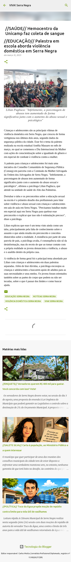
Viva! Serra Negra (54, 301)
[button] (6, 62)
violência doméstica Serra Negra (23, 301)
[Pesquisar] (66, 5)
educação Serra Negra (17, 296)
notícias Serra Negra (44, 296)
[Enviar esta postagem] (6, 293)
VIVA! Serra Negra (20, 5)
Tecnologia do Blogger (38, 546)
